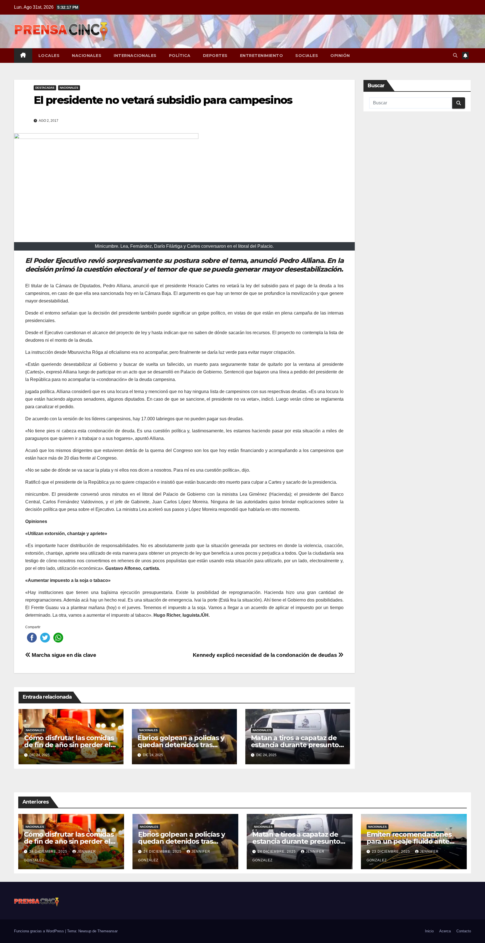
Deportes (215, 55)
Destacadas (44, 87)
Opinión (340, 55)
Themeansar (107, 931)
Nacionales (86, 55)
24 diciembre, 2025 (48, 851)
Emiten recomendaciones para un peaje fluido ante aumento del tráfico (409, 841)
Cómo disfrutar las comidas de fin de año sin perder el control (69, 745)
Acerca (445, 931)
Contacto (463, 931)
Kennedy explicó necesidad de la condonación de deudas (265, 655)
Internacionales (135, 55)
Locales (49, 55)
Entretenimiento (261, 55)
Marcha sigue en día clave (63, 655)
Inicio (429, 931)
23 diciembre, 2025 (391, 851)
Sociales (306, 55)
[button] (455, 55)
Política (180, 55)
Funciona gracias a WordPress (39, 931)
